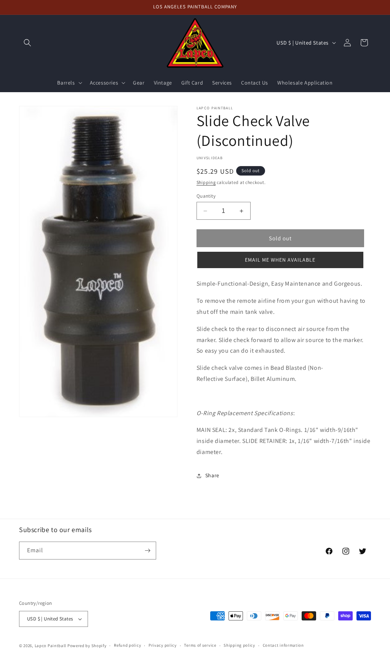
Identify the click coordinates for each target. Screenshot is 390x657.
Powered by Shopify (87, 645)
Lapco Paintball (51, 645)
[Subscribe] (147, 550)
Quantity (206, 196)
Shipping (206, 182)
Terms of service (200, 645)
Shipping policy (239, 645)
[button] (27, 42)
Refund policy (127, 645)
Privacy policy (163, 645)
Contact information (283, 645)
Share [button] (212, 475)
